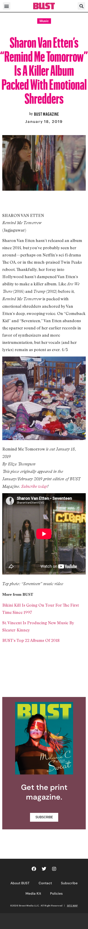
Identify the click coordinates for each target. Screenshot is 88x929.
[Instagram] (54, 868)
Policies (56, 893)
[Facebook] (33, 868)
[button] (6, 6)
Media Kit (33, 893)
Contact (45, 883)
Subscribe (69, 883)
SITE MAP (72, 905)
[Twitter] (44, 868)
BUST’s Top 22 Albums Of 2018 (31, 640)
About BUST (20, 883)
